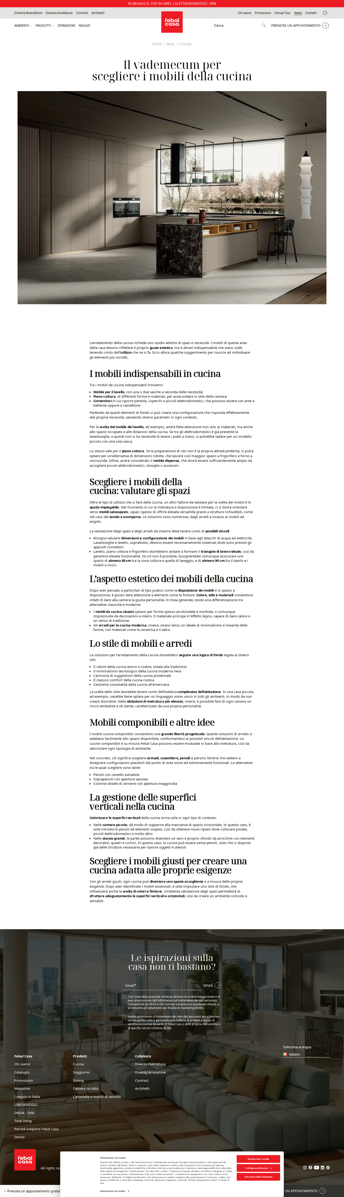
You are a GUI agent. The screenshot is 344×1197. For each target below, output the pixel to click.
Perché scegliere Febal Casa (36, 1129)
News (298, 13)
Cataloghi (21, 1072)
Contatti (311, 13)
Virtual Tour (282, 13)
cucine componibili (105, 743)
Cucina (78, 1064)
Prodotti (43, 26)
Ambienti (21, 26)
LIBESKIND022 (25, 1104)
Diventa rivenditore (150, 1064)
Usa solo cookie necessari (258, 1176)
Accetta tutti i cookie (258, 1159)
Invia (208, 985)
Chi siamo (244, 13)
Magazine (22, 1088)
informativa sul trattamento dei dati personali (187, 1000)
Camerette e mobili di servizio (97, 1096)
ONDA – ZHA (24, 1113)
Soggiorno (81, 1072)
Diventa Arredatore (59, 13)
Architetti (97, 13)
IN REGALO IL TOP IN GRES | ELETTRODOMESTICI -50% (172, 3)
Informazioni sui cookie (112, 1191)
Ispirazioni (66, 26)
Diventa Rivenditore (28, 13)
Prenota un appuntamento (295, 25)
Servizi (19, 1137)
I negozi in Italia (27, 1096)
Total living (23, 1121)
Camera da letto (86, 1088)
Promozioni (263, 13)
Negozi (84, 26)
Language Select (326, 13)
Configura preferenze (256, 1168)
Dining (78, 1080)
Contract (82, 13)
